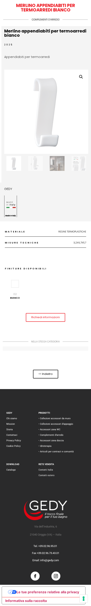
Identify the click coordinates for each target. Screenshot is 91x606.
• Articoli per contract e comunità (56, 451)
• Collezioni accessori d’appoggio (56, 424)
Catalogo (11, 469)
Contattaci (11, 435)
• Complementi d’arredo (51, 435)
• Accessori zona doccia (51, 440)
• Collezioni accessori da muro (54, 418)
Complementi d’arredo (45, 19)
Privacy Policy (13, 440)
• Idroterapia (45, 446)
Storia (9, 429)
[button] (81, 77)
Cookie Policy (13, 446)
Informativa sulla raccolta (26, 601)
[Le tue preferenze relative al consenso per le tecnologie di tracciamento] (84, 599)
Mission (10, 424)
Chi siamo (11, 418)
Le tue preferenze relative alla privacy (48, 592)
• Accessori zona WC (49, 429)
